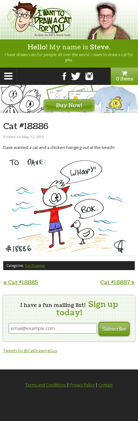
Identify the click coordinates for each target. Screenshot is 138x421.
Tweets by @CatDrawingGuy (30, 350)
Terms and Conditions (45, 385)
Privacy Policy (82, 385)
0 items (124, 79)
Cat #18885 (20, 282)
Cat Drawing (35, 265)
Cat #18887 (117, 282)
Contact (106, 385)
